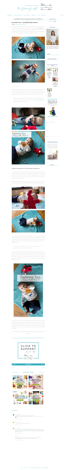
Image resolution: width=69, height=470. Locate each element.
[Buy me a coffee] (28, 351)
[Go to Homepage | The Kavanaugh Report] (34, 12)
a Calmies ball (27, 92)
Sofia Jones (17, 428)
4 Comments (14, 364)
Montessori (9, 15)
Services (33, 15)
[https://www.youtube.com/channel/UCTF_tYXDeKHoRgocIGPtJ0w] (55, 21)
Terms (22, 467)
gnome (32, 181)
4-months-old (17, 24)
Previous (43, 367)
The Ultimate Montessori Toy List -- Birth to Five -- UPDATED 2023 (49, 74)
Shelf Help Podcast (18, 15)
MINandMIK (17, 414)
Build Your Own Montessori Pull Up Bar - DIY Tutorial (55, 84)
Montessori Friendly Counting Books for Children (55, 74)
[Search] (57, 54)
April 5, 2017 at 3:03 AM (18, 433)
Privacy (25, 467)
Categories (43, 15)
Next (12, 367)
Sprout (52, 145)
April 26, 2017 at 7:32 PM (18, 440)
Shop (39, 15)
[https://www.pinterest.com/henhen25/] (51, 21)
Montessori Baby (23, 24)
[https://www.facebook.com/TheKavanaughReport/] (49, 21)
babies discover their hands (16, 29)
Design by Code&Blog (44, 467)
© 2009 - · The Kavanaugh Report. (34, 467)
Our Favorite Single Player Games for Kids (49, 94)
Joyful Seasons (27, 15)
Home (27, 367)
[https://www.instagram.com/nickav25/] (53, 21)
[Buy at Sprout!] (52, 159)
